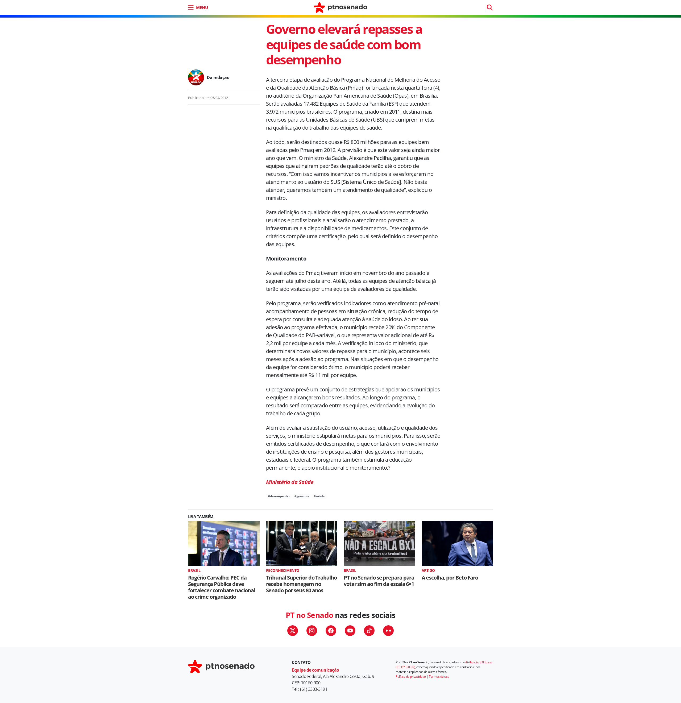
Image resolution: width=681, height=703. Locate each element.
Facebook (331, 630)
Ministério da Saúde (290, 482)
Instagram (311, 630)
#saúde (319, 496)
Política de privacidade (411, 676)
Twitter (292, 630)
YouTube (350, 630)
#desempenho (278, 496)
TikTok (369, 630)
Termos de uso (439, 676)
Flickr (388, 630)
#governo (301, 496)
